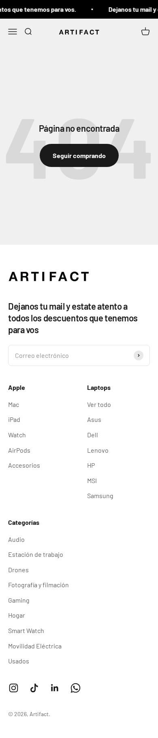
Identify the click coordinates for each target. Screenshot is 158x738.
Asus (94, 419)
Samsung (100, 495)
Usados (18, 661)
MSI (92, 480)
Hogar (16, 615)
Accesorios (24, 465)
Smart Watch (26, 630)
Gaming (19, 600)
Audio (16, 539)
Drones (18, 569)
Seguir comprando (79, 155)
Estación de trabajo (35, 554)
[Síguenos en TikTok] (34, 687)
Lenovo (98, 450)
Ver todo (99, 404)
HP (91, 465)
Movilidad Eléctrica (35, 646)
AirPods (19, 450)
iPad (14, 419)
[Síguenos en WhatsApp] (75, 687)
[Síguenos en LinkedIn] (54, 687)
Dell (92, 435)
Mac (13, 404)
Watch (17, 435)
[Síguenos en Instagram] (13, 687)
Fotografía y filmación (38, 584)
